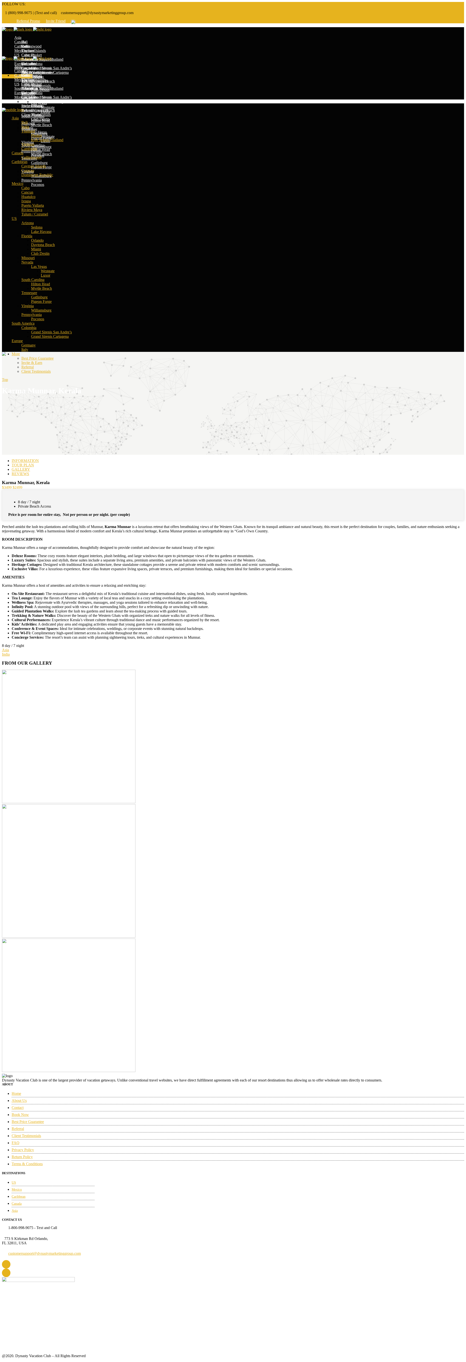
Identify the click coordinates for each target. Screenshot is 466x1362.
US (14, 1182)
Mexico (17, 1189)
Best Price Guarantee (28, 1122)
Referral (18, 1129)
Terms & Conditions (27, 1164)
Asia (15, 1211)
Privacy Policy (23, 1150)
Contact (18, 1108)
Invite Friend (56, 21)
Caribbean (18, 1196)
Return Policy (22, 1157)
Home (16, 1093)
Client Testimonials (26, 1136)
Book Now (20, 1115)
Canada (17, 1203)
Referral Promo (28, 21)
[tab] (238, 461)
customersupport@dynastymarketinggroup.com (44, 1253)
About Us (19, 1100)
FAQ (15, 1143)
